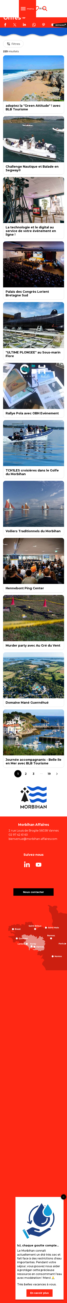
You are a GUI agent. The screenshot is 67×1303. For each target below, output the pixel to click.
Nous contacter (33, 892)
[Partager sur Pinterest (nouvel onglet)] (43, 25)
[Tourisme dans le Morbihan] (42, 9)
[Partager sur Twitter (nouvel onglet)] (14, 25)
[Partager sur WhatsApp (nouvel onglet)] (34, 25)
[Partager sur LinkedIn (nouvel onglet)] (24, 25)
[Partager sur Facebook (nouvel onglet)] (5, 25)
